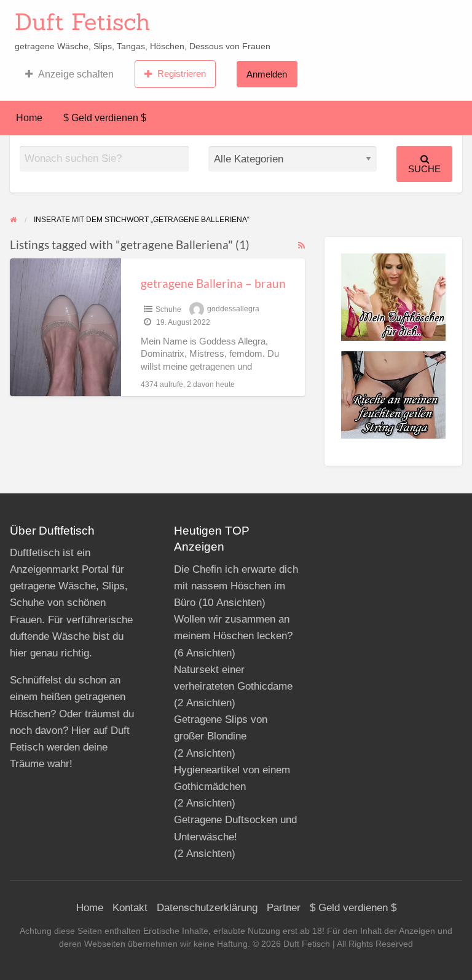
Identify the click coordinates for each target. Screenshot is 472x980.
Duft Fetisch (83, 21)
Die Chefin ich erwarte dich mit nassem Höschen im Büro (236, 586)
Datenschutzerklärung (207, 908)
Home (29, 118)
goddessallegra (233, 309)
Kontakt (130, 908)
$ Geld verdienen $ (104, 118)
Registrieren (181, 73)
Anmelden (266, 74)
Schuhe (168, 309)
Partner (284, 908)
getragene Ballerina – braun (213, 283)
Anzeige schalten (76, 74)
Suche (424, 169)
